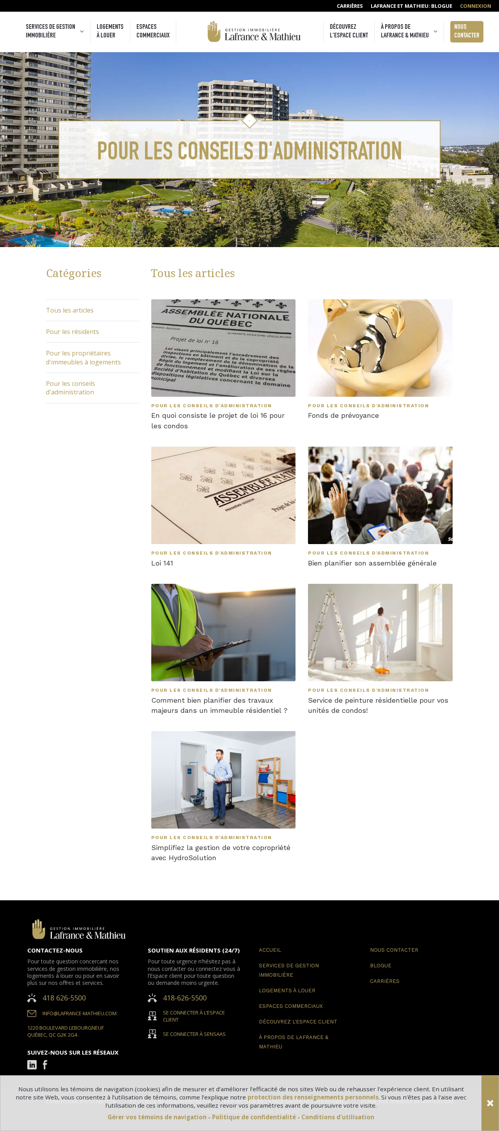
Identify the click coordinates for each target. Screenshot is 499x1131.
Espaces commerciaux (153, 31)
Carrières (385, 981)
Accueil (270, 950)
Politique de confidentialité (254, 1117)
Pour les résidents (72, 331)
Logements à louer (110, 31)
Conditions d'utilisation (337, 1117)
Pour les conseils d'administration (70, 387)
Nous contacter (467, 31)
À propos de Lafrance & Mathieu (405, 31)
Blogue (380, 965)
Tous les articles (70, 310)
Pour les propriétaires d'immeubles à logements (83, 357)
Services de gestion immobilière (50, 31)
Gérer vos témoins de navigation (158, 1117)
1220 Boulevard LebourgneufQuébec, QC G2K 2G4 (65, 1031)
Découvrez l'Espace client (349, 31)
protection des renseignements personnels (313, 1097)
